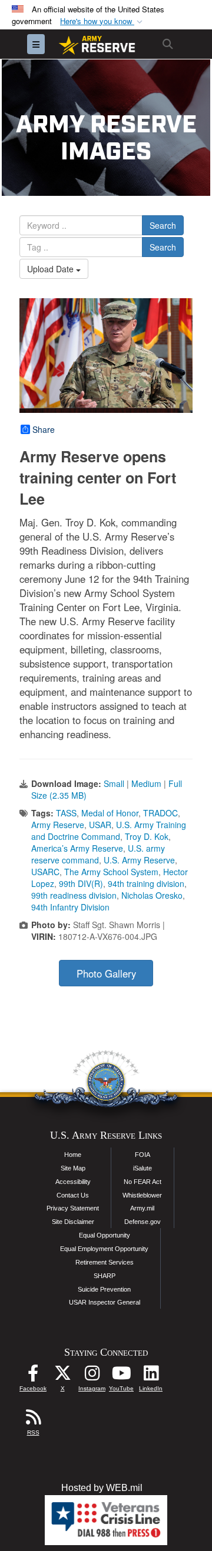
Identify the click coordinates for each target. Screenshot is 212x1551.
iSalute (142, 1168)
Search (163, 225)
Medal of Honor (109, 813)
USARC (45, 872)
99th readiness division (74, 895)
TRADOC (160, 813)
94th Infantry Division (70, 907)
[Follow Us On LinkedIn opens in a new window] (150, 1376)
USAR (100, 824)
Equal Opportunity (104, 1235)
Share (43, 429)
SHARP (104, 1275)
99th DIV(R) (81, 883)
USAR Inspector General (104, 1302)
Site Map (73, 1168)
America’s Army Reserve (77, 848)
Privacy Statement (73, 1208)
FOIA (142, 1154)
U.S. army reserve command (98, 854)
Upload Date (51, 269)
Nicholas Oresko (152, 895)
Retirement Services (104, 1262)
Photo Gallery (106, 973)
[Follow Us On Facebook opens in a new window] (33, 1376)
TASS (66, 813)
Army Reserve (57, 824)
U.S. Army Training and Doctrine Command (108, 830)
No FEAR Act (142, 1181)
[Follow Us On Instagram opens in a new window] (92, 1376)
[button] (102, 21)
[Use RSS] (33, 1420)
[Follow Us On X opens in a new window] (62, 1376)
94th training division (146, 883)
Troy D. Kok (146, 836)
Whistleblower (142, 1195)
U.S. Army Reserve (139, 860)
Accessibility (73, 1181)
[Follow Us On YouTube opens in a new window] (121, 1376)
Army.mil (142, 1208)
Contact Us (73, 1195)
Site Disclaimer (73, 1221)
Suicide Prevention (104, 1289)
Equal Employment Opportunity (104, 1248)
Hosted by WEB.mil (102, 1488)
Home (72, 1154)
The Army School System (111, 872)
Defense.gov (142, 1221)
